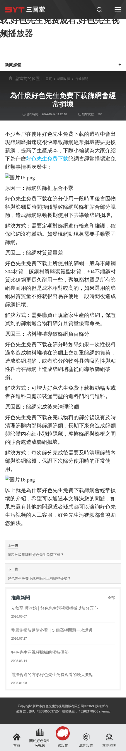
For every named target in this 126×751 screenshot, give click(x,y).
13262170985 (88, 711)
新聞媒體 (63, 78)
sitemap (104, 711)
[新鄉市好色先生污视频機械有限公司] (25, 9)
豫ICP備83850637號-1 (45, 711)
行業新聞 (81, 78)
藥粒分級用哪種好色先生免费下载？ (36, 554)
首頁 (48, 78)
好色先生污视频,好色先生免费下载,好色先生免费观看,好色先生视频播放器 (60, 19)
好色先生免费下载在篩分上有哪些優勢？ (39, 578)
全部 (111, 597)
